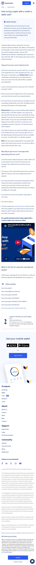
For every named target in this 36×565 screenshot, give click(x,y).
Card (3, 395)
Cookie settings (18, 562)
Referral (4, 443)
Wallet (3, 393)
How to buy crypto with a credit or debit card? (13, 308)
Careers (4, 412)
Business (4, 398)
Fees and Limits (6, 446)
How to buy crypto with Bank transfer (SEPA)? (14, 301)
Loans (3, 401)
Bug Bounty (5, 452)
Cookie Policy (8, 552)
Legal (3, 432)
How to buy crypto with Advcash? (10, 305)
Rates (3, 449)
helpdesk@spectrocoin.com (16, 322)
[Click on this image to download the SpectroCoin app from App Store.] (12, 345)
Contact (4, 421)
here (31, 277)
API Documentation (7, 435)
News (3, 415)
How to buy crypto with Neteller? (10, 298)
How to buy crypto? (6, 288)
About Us (4, 409)
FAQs (2, 7)
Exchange (4, 390)
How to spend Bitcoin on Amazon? (10, 291)
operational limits (20, 206)
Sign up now (18, 355)
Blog (3, 418)
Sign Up (28, 70)
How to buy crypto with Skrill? (9, 295)
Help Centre (5, 429)
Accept (18, 557)
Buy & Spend (11, 7)
